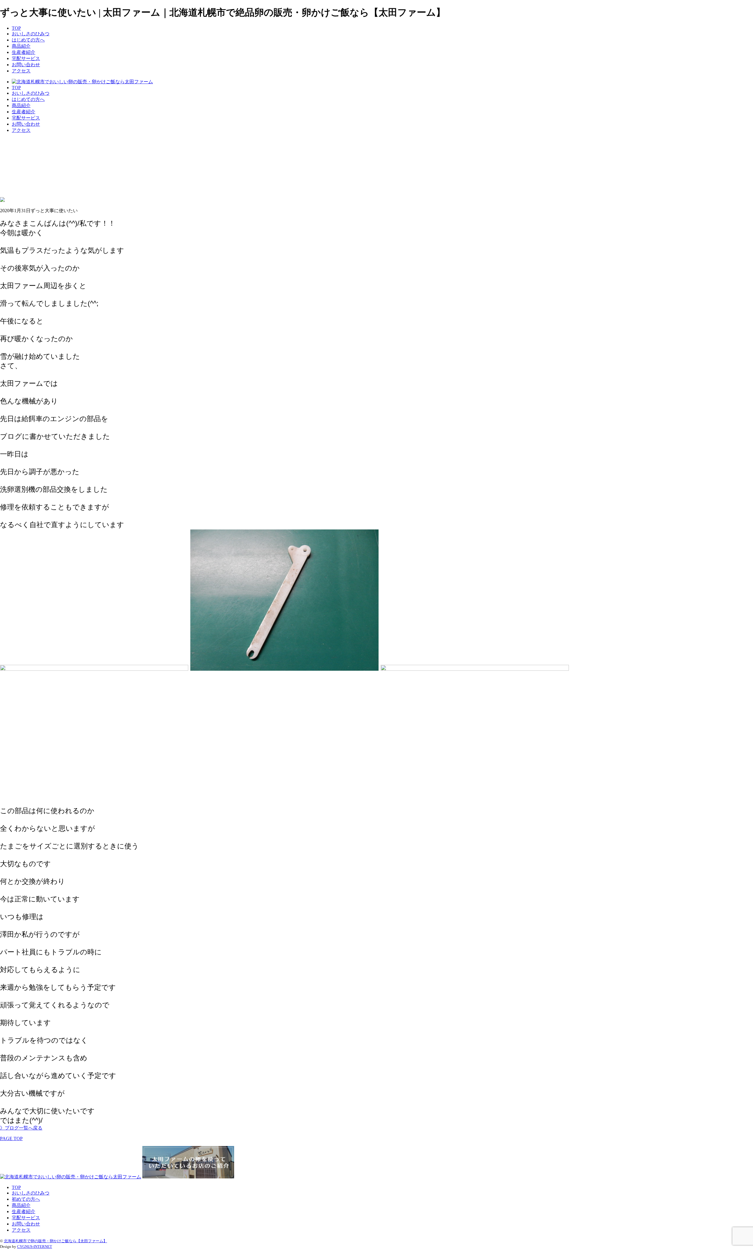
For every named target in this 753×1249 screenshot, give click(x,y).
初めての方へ (26, 1199)
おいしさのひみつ (30, 33)
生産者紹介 (23, 52)
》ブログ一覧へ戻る (21, 1127)
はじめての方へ (28, 39)
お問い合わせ (26, 64)
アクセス (21, 70)
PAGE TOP (11, 1138)
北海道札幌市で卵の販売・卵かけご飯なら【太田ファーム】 (55, 1241)
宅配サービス (26, 58)
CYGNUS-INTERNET (34, 1246)
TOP (16, 28)
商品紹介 (21, 46)
